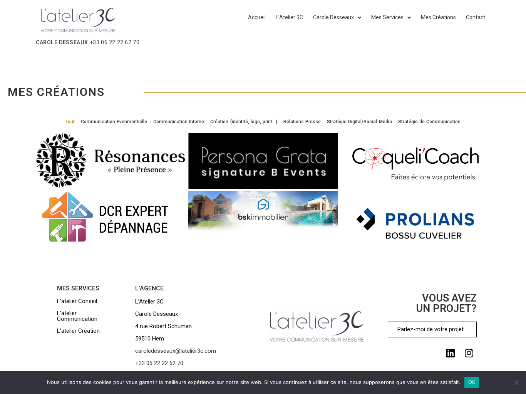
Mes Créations (438, 17)
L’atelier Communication (77, 316)
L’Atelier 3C (289, 17)
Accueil (257, 17)
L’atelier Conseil (77, 301)
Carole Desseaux (333, 17)
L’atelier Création (78, 330)
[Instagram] (469, 352)
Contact (475, 17)
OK (472, 382)
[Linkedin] (450, 352)
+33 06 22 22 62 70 (115, 42)
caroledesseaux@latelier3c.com (175, 350)
